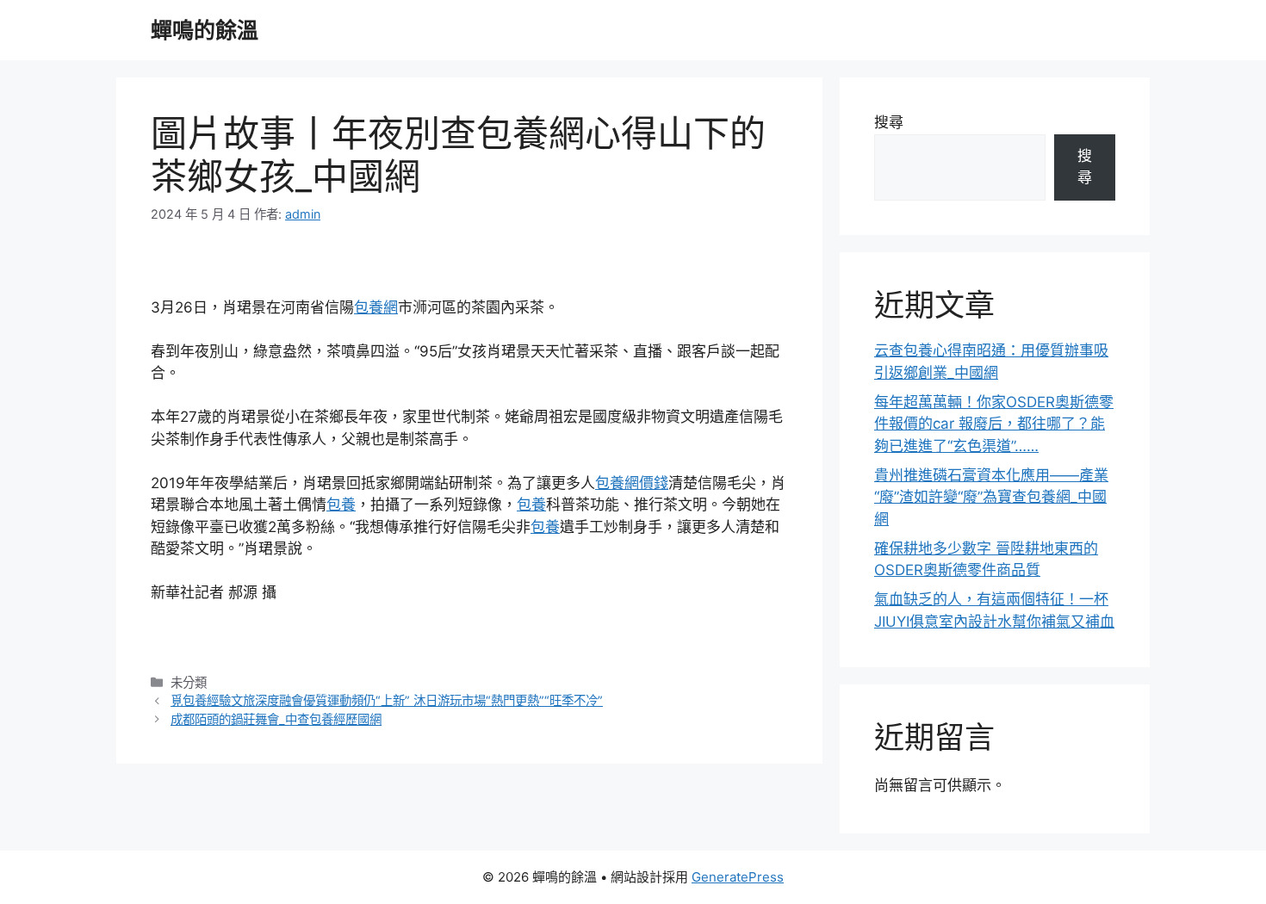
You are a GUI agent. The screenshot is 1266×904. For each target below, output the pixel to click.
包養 (341, 504)
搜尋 (888, 122)
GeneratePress (738, 877)
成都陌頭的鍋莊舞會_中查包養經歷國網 (276, 719)
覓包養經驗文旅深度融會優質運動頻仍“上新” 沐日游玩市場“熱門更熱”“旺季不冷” (387, 700)
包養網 (376, 307)
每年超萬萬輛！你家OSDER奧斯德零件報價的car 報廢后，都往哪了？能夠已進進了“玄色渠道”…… (994, 424)
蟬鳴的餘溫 (204, 30)
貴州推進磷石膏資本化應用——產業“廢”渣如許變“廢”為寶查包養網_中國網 (991, 497)
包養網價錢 (631, 483)
